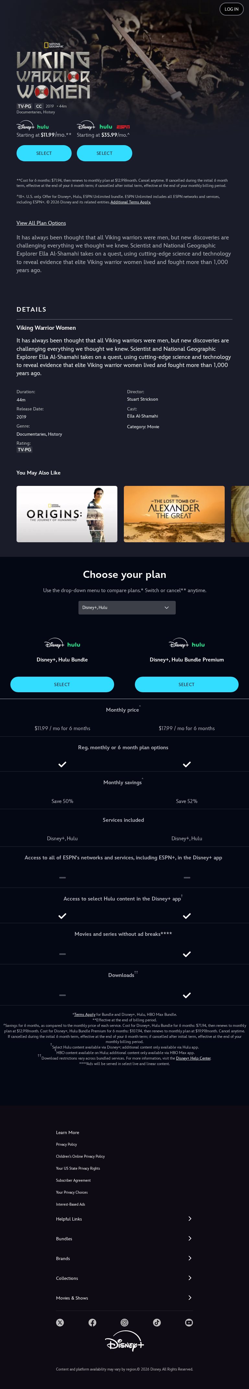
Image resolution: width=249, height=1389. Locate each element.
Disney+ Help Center (193, 1058)
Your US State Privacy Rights (78, 1168)
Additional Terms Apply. (131, 202)
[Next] (238, 513)
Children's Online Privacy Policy (80, 1156)
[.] (60, 1322)
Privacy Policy (66, 1144)
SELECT (44, 153)
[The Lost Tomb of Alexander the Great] (174, 514)
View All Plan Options (41, 223)
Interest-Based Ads (70, 1204)
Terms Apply (84, 1014)
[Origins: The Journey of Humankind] (67, 514)
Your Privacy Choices (72, 1192)
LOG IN (232, 9)
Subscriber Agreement (73, 1180)
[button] (124, 1219)
